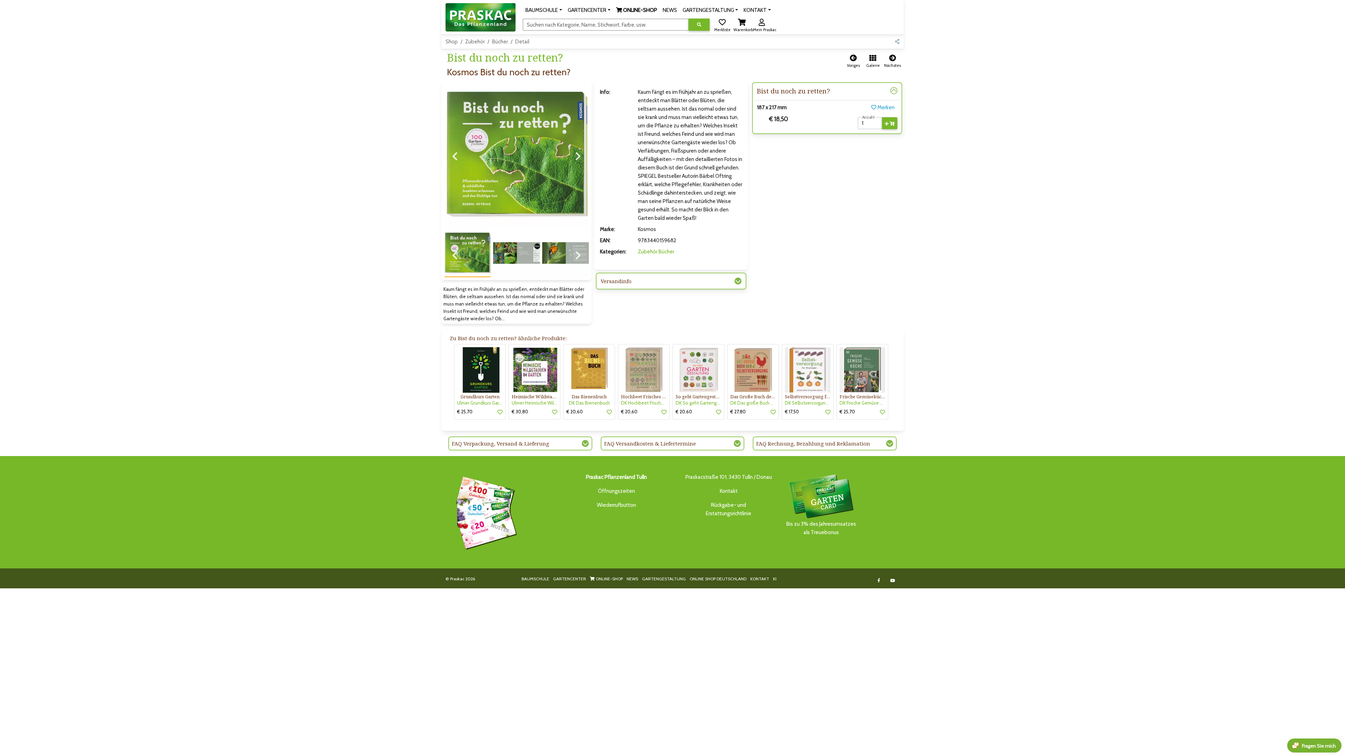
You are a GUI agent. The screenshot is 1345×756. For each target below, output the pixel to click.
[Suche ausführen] (699, 25)
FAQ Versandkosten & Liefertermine (650, 443)
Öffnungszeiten (616, 491)
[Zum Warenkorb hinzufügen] (889, 123)
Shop (452, 41)
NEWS (632, 578)
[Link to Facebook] (879, 580)
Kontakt (729, 491)
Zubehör (475, 41)
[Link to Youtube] (893, 580)
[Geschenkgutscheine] (485, 512)
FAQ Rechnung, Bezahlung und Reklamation (813, 443)
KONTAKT (759, 578)
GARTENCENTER (569, 578)
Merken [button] (885, 107)
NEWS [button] (670, 10)
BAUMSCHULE (535, 578)
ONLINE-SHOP (609, 578)
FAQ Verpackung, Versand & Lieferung (500, 443)
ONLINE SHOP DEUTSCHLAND (718, 578)
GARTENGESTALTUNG (664, 578)
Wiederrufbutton (616, 505)
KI (775, 578)
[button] (544, 10)
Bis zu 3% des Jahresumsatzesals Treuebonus (821, 528)
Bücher (500, 41)
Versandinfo (616, 281)
